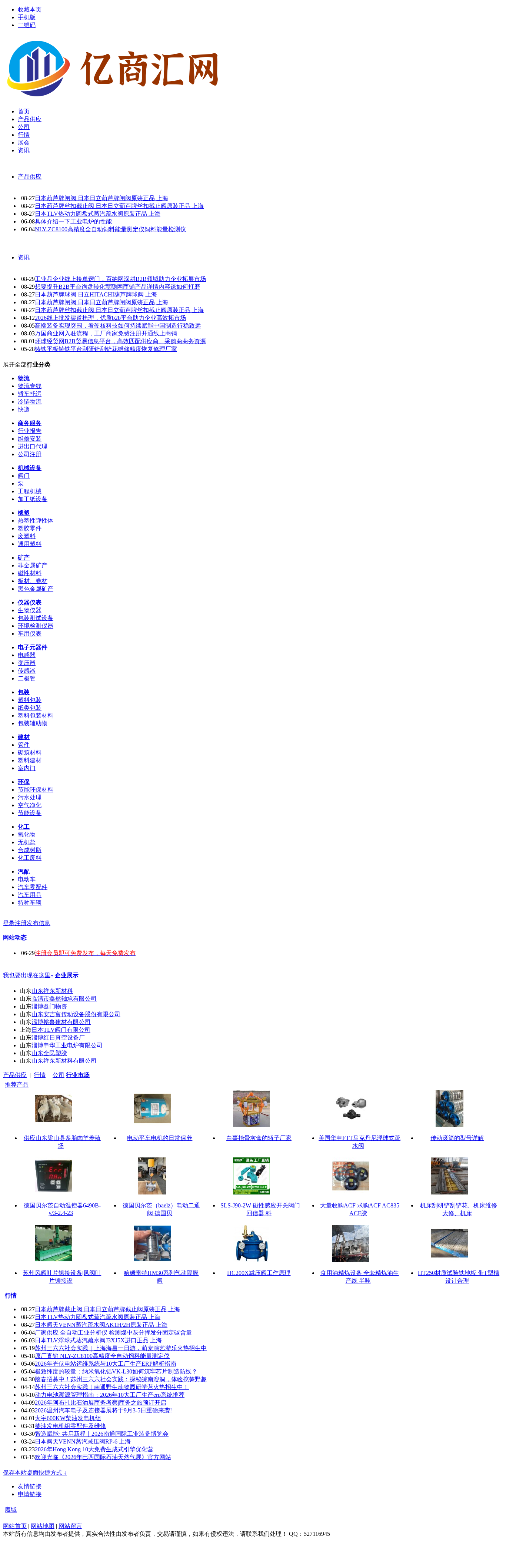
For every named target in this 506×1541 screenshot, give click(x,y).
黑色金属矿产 (35, 589)
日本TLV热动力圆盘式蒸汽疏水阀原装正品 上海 (97, 214)
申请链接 (29, 1494)
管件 (24, 745)
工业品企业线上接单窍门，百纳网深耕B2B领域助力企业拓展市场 (120, 279)
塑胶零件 (29, 528)
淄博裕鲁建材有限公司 (61, 1022)
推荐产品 (17, 1084)
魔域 (11, 1510)
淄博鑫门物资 (49, 1006)
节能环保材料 (35, 789)
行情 (40, 1075)
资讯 (24, 257)
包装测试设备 (35, 618)
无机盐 (27, 842)
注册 (21, 923)
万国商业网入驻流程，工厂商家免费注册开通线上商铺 (106, 333)
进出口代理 (32, 446)
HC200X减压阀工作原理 (258, 1273)
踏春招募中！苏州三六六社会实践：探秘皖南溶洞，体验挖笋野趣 (121, 1379)
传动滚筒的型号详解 (457, 1138)
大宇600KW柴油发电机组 (68, 1418)
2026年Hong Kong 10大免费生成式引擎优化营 (94, 1449)
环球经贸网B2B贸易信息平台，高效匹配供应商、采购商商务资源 (120, 341)
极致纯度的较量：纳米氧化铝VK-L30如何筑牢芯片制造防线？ (116, 1371)
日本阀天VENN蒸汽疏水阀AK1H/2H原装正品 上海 (101, 1325)
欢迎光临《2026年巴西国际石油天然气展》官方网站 (103, 1457)
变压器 (27, 663)
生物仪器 (29, 610)
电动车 (27, 879)
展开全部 (15, 364)
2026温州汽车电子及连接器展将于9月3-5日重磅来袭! (103, 1410)
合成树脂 (29, 850)
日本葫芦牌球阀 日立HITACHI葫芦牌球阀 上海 (96, 294)
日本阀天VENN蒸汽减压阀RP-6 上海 (83, 1441)
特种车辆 (29, 902)
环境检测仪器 (35, 626)
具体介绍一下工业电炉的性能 (73, 221)
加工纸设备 (32, 499)
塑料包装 (29, 700)
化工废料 (29, 858)
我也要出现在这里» (28, 975)
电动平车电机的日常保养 (159, 1138)
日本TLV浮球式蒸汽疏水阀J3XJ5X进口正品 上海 (98, 1340)
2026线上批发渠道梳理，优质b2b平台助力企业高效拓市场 (110, 318)
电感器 (27, 655)
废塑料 (27, 536)
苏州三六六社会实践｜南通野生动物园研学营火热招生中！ (112, 1387)
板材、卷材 (32, 581)
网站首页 (15, 1526)
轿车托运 (29, 394)
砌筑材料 (29, 752)
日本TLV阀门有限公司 (60, 1030)
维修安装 (29, 438)
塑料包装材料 (35, 715)
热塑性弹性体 (35, 520)
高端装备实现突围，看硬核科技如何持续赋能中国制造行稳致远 (118, 325)
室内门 (27, 768)
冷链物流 (29, 401)
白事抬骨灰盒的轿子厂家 (259, 1138)
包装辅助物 (32, 723)
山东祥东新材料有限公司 (64, 1061)
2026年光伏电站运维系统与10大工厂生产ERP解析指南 (105, 1364)
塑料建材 (29, 760)
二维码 (27, 25)
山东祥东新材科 (52, 991)
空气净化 (29, 805)
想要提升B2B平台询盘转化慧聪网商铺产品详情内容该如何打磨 (117, 287)
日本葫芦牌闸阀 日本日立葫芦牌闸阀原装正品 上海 (101, 198)
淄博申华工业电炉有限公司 (67, 1045)
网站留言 (70, 1526)
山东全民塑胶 (49, 1053)
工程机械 (29, 491)
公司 (58, 1075)
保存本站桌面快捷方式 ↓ (35, 1472)
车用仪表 (29, 633)
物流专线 (29, 386)
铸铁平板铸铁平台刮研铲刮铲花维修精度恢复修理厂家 (106, 349)
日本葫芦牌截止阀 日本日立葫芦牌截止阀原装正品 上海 (107, 1309)
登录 (9, 923)
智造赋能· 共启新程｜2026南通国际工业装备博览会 (102, 1434)
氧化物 (27, 834)
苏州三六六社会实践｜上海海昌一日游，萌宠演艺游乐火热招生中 (121, 1348)
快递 (24, 409)
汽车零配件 (32, 887)
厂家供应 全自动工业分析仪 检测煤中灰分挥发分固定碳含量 (113, 1332)
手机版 (27, 17)
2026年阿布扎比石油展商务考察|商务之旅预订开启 (100, 1402)
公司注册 (29, 454)
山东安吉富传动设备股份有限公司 (75, 1014)
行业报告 (29, 431)
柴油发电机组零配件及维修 (70, 1426)
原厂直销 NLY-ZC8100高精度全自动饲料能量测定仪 (102, 1356)
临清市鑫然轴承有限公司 (64, 998)
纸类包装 (29, 708)
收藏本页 (29, 9)
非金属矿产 (32, 565)
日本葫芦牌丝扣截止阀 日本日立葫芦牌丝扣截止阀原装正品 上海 (119, 206)
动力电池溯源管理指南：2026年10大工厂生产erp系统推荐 (109, 1395)
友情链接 (29, 1486)
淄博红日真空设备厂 (58, 1037)
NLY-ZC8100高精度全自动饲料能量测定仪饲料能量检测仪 (110, 229)
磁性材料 (29, 573)
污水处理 (29, 797)
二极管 (27, 678)
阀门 (24, 476)
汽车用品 (29, 895)
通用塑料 (29, 544)
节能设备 (29, 813)
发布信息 (38, 923)
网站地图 (42, 1526)
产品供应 (29, 176)
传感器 (27, 670)
